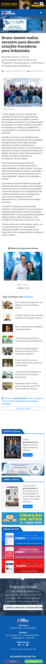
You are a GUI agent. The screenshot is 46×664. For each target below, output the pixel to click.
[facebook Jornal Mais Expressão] (19, 645)
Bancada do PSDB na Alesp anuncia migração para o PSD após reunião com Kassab (27, 386)
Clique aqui (28, 455)
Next (41, 25)
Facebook (12, 661)
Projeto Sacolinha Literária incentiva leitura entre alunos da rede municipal (28, 363)
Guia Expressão (20, 398)
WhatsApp (33, 661)
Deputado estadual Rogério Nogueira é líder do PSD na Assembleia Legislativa (26, 351)
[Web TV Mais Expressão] (23, 566)
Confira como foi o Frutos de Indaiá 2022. (24, 607)
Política (41, 71)
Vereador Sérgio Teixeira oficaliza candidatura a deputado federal (29, 316)
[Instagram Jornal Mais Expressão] (23, 552)
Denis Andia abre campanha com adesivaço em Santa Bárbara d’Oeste (28, 305)
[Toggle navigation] (41, 13)
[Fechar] (41, 3)
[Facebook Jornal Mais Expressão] (23, 538)
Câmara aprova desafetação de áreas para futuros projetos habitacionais (28, 374)
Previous (5, 25)
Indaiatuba (32, 71)
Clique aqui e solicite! (23, 408)
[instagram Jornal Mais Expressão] (23, 645)
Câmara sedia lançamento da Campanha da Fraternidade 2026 (28, 339)
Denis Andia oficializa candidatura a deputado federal (29, 328)
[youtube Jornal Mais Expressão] (26, 645)
